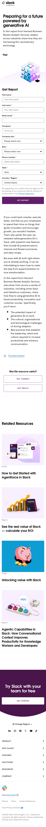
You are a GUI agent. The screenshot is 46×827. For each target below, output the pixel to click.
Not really (23, 388)
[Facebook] (20, 731)
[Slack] (8, 3)
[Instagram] (15, 731)
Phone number (9, 157)
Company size (8, 136)
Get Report (23, 200)
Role (4, 147)
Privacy (5, 801)
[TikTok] (36, 731)
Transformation (16, 355)
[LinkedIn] (9, 731)
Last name (7, 105)
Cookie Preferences (27, 801)
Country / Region (10, 178)
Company (7, 126)
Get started (23, 701)
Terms (13, 801)
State (5, 167)
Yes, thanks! (23, 379)
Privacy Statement (26, 193)
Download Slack (9, 795)
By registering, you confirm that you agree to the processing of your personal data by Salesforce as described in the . (22, 191)
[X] (26, 731)
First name (7, 95)
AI (5, 355)
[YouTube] (31, 731)
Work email (7, 116)
